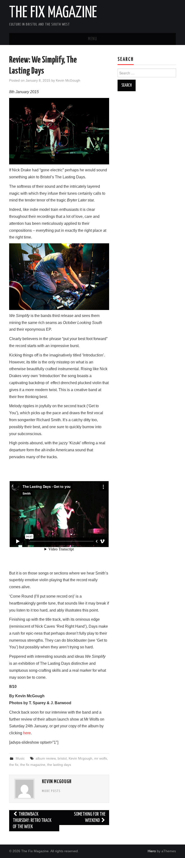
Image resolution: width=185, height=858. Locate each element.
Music (20, 758)
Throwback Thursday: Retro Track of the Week (32, 820)
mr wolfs (100, 758)
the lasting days (59, 765)
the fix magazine (32, 765)
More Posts (51, 791)
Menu (92, 39)
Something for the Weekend (90, 817)
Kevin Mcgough (80, 758)
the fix (13, 765)
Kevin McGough (68, 80)
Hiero (152, 851)
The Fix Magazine (53, 13)
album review (46, 758)
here (27, 733)
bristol (62, 758)
